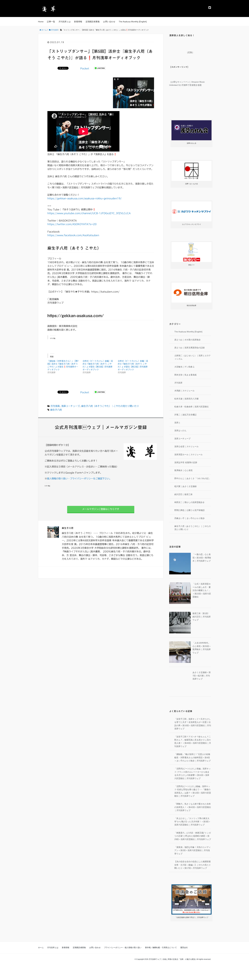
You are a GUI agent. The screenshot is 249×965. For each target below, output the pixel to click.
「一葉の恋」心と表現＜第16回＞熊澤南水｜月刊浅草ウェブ (202, 557)
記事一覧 (51, 21)
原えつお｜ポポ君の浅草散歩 (187, 340)
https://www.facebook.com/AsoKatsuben (73, 235)
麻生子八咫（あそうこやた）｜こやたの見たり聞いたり (110, 406)
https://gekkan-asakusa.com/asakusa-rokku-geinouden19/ (84, 198)
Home (41, 21)
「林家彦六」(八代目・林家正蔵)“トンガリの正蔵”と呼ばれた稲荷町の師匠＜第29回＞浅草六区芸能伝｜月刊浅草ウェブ (192, 836)
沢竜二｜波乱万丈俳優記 (185, 415)
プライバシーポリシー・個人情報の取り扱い (123, 947)
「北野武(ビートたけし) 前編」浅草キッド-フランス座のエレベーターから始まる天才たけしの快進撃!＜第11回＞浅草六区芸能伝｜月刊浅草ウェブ (192, 773)
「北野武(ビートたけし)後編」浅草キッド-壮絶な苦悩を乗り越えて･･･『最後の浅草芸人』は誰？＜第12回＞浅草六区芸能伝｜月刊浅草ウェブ (192, 791)
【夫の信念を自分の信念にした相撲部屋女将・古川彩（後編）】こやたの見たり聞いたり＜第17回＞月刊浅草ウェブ (192, 864)
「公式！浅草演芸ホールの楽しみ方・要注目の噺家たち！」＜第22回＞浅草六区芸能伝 (202, 590)
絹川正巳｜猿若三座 (183, 494)
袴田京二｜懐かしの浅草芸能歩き (189, 502)
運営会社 (184, 947)
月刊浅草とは (65, 21)
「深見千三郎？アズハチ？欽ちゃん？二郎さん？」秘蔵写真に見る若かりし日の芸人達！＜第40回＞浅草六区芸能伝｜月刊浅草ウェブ (192, 741)
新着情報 (78, 21)
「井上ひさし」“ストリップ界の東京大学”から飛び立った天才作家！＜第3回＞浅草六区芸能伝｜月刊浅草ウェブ (192, 821)
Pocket (84, 68)
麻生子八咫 (56, 410)
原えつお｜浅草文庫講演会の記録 (189, 347)
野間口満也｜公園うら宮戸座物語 (189, 510)
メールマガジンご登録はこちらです (100, 509)
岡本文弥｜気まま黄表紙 (185, 375)
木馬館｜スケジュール (184, 390)
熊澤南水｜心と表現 (183, 470)
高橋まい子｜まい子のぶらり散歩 (189, 518)
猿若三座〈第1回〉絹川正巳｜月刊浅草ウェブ (202, 616)
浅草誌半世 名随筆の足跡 (185, 462)
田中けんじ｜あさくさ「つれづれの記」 (192, 478)
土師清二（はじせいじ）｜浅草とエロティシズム (192, 357)
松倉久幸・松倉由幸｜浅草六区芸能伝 (191, 406)
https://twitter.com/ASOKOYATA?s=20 (72, 224)
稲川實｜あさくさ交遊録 (185, 486)
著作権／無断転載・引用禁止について (161, 947)
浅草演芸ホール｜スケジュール (188, 454)
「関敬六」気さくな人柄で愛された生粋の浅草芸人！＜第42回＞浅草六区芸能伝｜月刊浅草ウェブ (192, 807)
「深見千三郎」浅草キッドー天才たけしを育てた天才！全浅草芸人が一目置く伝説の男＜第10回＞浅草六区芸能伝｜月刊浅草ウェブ (192, 724)
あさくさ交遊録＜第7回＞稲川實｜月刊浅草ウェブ (202, 675)
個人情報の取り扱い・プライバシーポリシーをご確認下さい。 (79, 478)
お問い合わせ (109, 21)
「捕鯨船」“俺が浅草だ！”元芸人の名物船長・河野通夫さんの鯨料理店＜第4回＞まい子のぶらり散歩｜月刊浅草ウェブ (192, 757)
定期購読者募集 (93, 21)
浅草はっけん (180, 430)
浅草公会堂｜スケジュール (186, 446)
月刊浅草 (55, 406)
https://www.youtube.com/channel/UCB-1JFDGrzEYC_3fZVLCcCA (89, 213)
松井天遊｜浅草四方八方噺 (186, 399)
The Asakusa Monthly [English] (133, 21)
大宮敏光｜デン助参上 (184, 367)
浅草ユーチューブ (70, 406)
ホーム (41, 947)
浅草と (177, 422)
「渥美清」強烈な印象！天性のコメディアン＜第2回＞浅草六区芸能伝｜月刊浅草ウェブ (192, 850)
